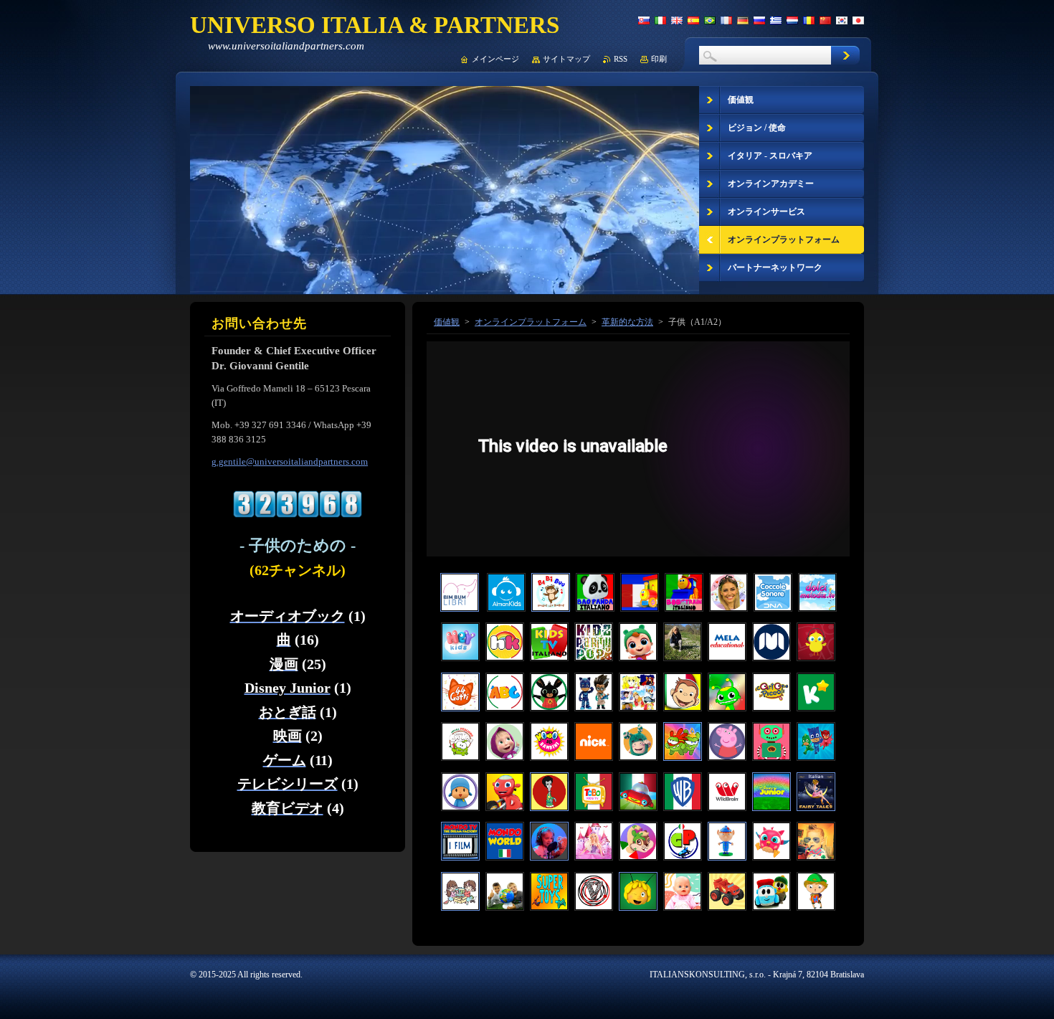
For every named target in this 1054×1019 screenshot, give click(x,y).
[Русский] (759, 20)
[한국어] (842, 20)
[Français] (726, 20)
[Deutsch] (743, 20)
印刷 (659, 58)
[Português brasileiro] (710, 20)
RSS (620, 58)
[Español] (693, 20)
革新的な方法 (627, 322)
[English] (677, 20)
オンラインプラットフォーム (531, 322)
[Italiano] (660, 20)
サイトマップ (566, 58)
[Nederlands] (792, 20)
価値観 (447, 322)
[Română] (809, 20)
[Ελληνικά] (776, 20)
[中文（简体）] (825, 20)
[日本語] (858, 20)
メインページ (495, 58)
